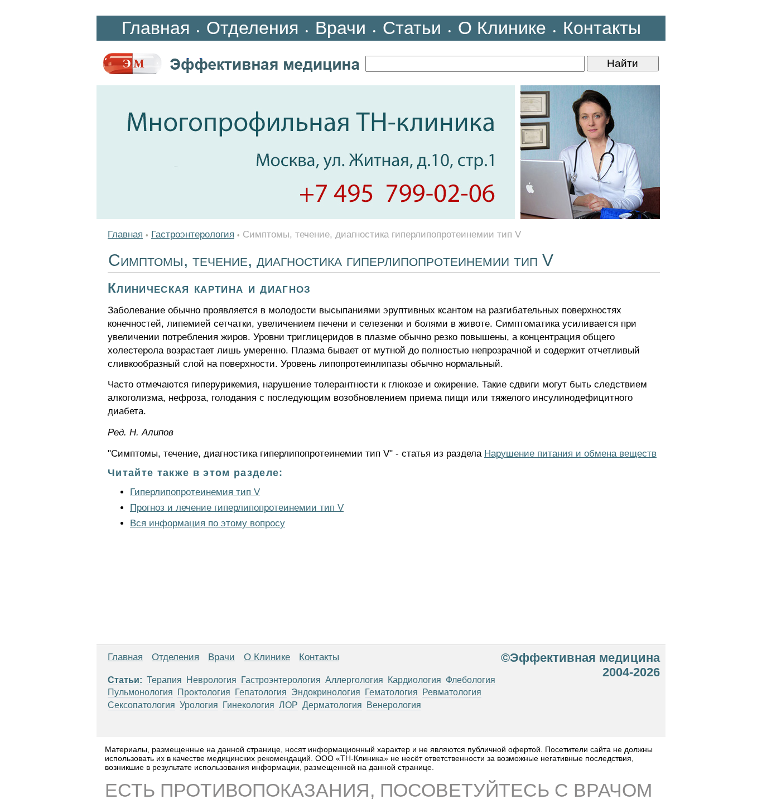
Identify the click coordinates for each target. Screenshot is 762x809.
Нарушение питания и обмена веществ (570, 453)
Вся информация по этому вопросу (207, 523)
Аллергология (354, 680)
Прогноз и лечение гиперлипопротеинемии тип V (237, 507)
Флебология (470, 680)
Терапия (164, 680)
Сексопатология (141, 705)
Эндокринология (325, 692)
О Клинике (502, 28)
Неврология (211, 680)
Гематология (391, 692)
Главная (156, 28)
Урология (199, 705)
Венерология (393, 705)
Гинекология (248, 705)
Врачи (340, 28)
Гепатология (261, 692)
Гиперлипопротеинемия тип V (195, 492)
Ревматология (451, 692)
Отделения (252, 28)
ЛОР (288, 705)
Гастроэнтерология (192, 234)
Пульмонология (140, 692)
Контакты (602, 28)
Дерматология (332, 705)
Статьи (412, 28)
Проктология (203, 692)
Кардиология (414, 680)
